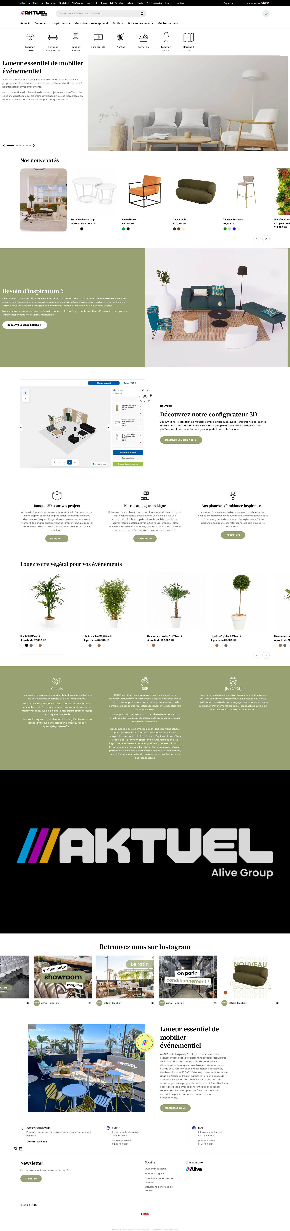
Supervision (179, 3)
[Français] (143, 1214)
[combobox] (101, 13)
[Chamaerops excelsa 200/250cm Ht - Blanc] (149, 645)
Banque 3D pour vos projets (57, 505)
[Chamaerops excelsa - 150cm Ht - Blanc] (275, 645)
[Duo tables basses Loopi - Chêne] (72, 229)
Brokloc (104, 3)
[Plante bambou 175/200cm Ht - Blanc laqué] (94, 645)
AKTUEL (32, 1205)
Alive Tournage (78, 3)
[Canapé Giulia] (196, 191)
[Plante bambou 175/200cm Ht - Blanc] (85, 645)
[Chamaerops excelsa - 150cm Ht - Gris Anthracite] (285, 645)
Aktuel (23, 3)
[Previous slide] (3, 145)
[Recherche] (142, 13)
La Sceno (130, 3)
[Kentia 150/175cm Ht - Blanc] (22, 645)
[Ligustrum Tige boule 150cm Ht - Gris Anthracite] (226, 645)
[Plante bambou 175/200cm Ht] (113, 601)
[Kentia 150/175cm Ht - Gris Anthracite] (31, 645)
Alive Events (34, 3)
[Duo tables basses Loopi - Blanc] (77, 229)
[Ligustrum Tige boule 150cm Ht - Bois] (217, 645)
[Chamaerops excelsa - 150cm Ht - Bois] (280, 645)
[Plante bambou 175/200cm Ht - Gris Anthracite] (90, 645)
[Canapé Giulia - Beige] (183, 229)
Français (228, 3)
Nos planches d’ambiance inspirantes (233, 505)
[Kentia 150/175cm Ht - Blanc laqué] (35, 645)
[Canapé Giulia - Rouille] (178, 229)
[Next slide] (33, 145)
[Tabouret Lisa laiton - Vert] (225, 229)
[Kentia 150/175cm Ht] (49, 601)
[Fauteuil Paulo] (145, 191)
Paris (200, 1127)
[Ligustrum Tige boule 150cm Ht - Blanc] (212, 645)
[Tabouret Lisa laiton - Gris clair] (229, 229)
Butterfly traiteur (117, 3)
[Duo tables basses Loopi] (94, 191)
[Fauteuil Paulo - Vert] (123, 229)
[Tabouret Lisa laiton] (246, 191)
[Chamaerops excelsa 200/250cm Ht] (176, 601)
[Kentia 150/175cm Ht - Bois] (40, 645)
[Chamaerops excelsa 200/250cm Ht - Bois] (153, 645)
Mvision (140, 3)
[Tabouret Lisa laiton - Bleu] (234, 229)
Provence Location (154, 3)
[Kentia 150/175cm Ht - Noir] (26, 645)
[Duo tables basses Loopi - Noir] (82, 229)
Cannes (116, 1127)
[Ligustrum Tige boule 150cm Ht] (240, 601)
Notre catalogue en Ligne (145, 505)
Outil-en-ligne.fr (171, 1229)
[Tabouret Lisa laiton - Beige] (238, 229)
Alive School (64, 3)
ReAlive (168, 3)
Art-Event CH (92, 3)
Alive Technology (49, 3)
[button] (10, 145)
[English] (147, 1214)
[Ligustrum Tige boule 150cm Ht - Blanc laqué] (221, 645)
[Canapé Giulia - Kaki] (174, 229)
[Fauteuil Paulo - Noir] (128, 229)
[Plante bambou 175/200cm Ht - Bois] (99, 645)
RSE (145, 688)
